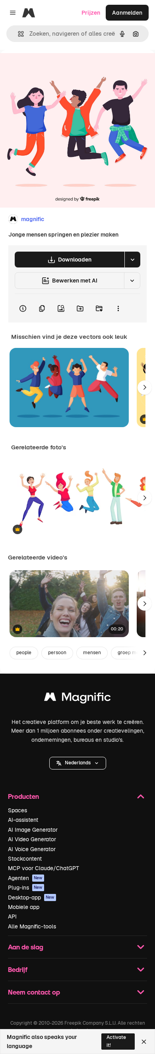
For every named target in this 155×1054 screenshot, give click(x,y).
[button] (77, 763)
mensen (92, 652)
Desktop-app (31, 897)
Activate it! (116, 1041)
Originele (52, 68)
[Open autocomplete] (18, 34)
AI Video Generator (32, 839)
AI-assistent (23, 819)
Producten (23, 796)
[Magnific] (77, 699)
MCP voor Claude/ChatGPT (43, 868)
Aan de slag (25, 947)
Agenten (25, 878)
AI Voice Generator (32, 849)
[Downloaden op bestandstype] (132, 259)
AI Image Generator (33, 829)
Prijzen (90, 12)
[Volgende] (145, 387)
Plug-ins (25, 887)
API (12, 916)
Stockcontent (25, 858)
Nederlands (78, 763)
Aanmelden (127, 12)
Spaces (17, 810)
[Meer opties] (118, 308)
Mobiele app (23, 907)
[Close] (144, 1041)
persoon (57, 652)
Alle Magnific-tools (32, 926)
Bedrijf (17, 969)
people (23, 652)
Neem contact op (34, 992)
